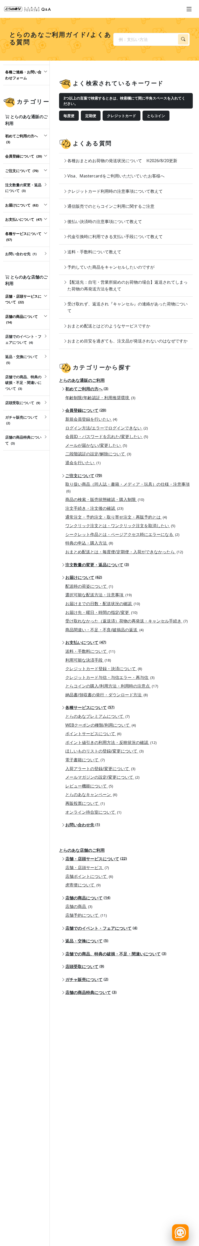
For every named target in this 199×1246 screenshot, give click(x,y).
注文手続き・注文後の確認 (94, 508)
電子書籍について (85, 760)
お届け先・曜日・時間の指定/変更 (101, 612)
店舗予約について (86, 915)
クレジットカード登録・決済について (103, 668)
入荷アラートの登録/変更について (100, 768)
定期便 (90, 115)
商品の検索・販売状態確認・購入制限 (104, 499)
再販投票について (85, 803)
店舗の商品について (87, 898)
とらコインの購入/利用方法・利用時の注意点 (111, 686)
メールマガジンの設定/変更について (102, 777)
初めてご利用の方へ (86, 389)
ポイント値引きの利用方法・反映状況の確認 (111, 742)
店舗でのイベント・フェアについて (101, 928)
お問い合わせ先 (82, 825)
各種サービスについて (90, 707)
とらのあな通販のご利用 (82, 380)
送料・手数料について (90, 651)
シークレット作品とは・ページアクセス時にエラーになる (122, 534)
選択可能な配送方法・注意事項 (98, 595)
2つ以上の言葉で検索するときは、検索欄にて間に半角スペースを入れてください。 (124, 101)
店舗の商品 (78, 906)
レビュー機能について (89, 786)
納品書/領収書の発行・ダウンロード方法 (106, 695)
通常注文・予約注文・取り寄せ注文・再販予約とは (116, 517)
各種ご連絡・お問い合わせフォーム (23, 74)
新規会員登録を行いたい (91, 419)
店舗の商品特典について (91, 992)
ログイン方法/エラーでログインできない (106, 428)
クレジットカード (121, 115)
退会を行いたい (83, 463)
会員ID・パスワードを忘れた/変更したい (106, 436)
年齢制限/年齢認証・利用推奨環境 (100, 397)
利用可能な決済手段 (88, 660)
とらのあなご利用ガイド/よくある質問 (60, 38)
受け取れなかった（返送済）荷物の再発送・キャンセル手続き (126, 621)
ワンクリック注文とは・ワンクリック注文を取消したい (120, 525)
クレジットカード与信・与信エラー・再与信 (109, 677)
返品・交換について (86, 941)
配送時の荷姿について (89, 586)
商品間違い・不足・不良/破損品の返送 (104, 630)
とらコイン (156, 115)
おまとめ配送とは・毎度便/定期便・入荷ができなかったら (124, 552)
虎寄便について (83, 885)
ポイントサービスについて (93, 733)
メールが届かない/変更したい (96, 445)
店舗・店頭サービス (87, 867)
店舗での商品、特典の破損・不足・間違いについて (115, 954)
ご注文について (83, 475)
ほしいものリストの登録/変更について (104, 751)
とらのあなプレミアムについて (97, 716)
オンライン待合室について (93, 812)
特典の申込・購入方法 (89, 543)
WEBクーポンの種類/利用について (100, 725)
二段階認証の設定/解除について (98, 454)
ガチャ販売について (86, 979)
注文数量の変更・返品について (97, 565)
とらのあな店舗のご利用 (82, 850)
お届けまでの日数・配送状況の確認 (102, 603)
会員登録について (85, 410)
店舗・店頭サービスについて (96, 859)
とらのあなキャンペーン (91, 794)
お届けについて (83, 577)
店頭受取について (84, 966)
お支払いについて (85, 642)
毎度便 (68, 115)
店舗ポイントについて (89, 876)
